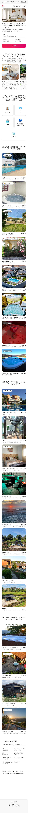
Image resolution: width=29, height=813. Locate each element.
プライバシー (11, 805)
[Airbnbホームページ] (3, 6)
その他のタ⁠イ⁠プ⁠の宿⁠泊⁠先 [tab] (7, 744)
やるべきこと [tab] (19, 744)
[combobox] (14, 36)
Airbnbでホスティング (19, 6)
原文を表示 (23, 2)
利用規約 (18, 805)
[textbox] (8, 41)
